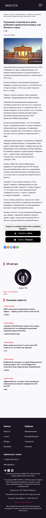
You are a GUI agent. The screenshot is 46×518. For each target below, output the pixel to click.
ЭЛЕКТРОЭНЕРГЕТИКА (12, 334)
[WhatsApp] (17, 247)
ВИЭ (5, 389)
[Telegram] (11, 247)
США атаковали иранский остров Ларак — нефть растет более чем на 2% (21, 310)
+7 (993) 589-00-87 (11, 459)
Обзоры (7, 441)
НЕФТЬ (6, 315)
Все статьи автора (10, 292)
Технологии (29, 441)
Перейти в (25, 233)
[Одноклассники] (8, 247)
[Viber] (14, 247)
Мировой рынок (31, 431)
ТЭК (5, 31)
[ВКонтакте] (5, 247)
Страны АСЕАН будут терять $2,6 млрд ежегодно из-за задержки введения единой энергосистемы (21, 328)
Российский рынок (32, 436)
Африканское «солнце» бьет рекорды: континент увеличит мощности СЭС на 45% (21, 383)
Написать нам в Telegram (23, 502)
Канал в (25, 239)
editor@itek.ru (9, 464)
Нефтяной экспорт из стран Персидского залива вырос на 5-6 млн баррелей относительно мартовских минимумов (23, 364)
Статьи (6, 436)
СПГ (5, 351)
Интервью (7, 446)
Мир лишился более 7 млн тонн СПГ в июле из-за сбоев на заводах (21, 346)
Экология (28, 446)
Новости (7, 431)
